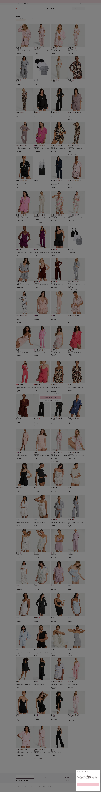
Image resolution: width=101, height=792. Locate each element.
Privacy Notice (89, 779)
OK (88, 784)
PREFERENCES (88, 788)
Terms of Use (96, 779)
